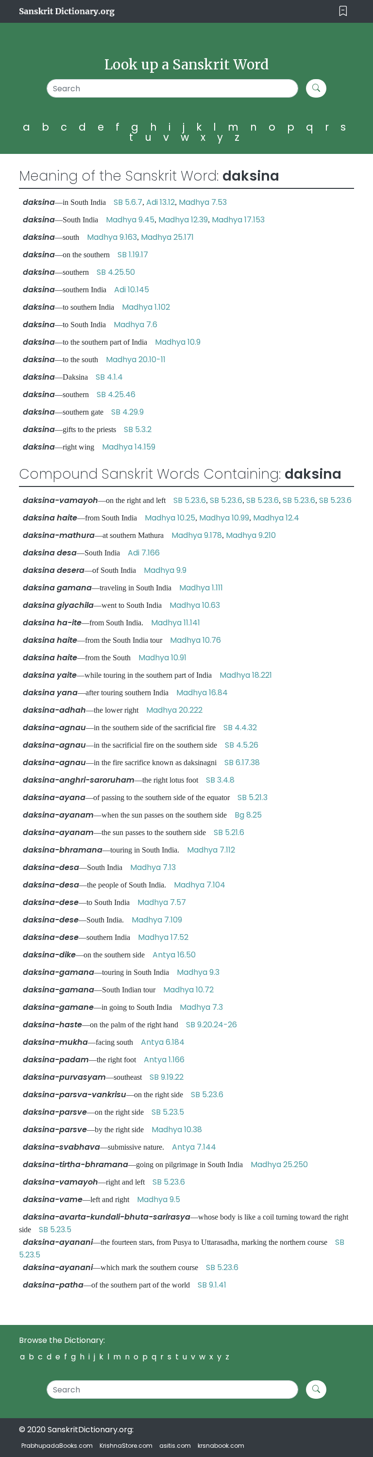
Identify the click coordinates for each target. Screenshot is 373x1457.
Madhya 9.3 (198, 972)
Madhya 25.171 (167, 237)
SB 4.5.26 (241, 745)
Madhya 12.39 (183, 219)
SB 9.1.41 (212, 1284)
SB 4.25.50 (116, 272)
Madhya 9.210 (251, 535)
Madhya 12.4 (276, 517)
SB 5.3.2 (138, 429)
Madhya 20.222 (174, 710)
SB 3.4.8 (220, 780)
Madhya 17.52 (163, 937)
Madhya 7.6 (135, 324)
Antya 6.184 (163, 1042)
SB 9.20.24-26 (211, 1024)
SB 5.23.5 (168, 1112)
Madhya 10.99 (224, 517)
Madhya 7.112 (211, 849)
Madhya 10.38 (177, 1129)
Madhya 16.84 (202, 692)
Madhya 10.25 (170, 517)
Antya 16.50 (174, 954)
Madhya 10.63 (195, 605)
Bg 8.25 (248, 815)
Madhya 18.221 (246, 675)
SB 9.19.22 (167, 1077)
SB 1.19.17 (133, 254)
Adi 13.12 (160, 202)
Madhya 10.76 (195, 640)
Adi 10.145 (131, 289)
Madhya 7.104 (199, 884)
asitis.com (175, 1445)
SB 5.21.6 (229, 832)
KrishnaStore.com (126, 1445)
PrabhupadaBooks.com (57, 1445)
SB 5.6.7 (128, 202)
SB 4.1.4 (109, 377)
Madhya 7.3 (201, 1007)
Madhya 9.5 (158, 1199)
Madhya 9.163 (112, 237)
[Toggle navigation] (343, 11)
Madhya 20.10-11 (136, 359)
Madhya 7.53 (203, 202)
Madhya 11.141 (175, 622)
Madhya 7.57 (161, 902)
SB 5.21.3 (252, 797)
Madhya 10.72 (188, 989)
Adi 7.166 (144, 552)
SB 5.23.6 (189, 500)
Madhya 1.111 (201, 587)
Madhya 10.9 (178, 342)
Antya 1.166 (164, 1059)
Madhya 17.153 (238, 219)
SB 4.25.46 (116, 394)
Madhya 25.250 (279, 1164)
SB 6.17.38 (242, 762)
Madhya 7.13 (153, 867)
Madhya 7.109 (157, 919)
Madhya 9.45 (130, 219)
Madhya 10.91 (162, 657)
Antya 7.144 (194, 1147)
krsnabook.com (221, 1445)
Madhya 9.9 (165, 570)
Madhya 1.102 (146, 307)
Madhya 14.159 (128, 446)
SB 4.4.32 (240, 727)
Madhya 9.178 (196, 535)
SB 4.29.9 (127, 412)
